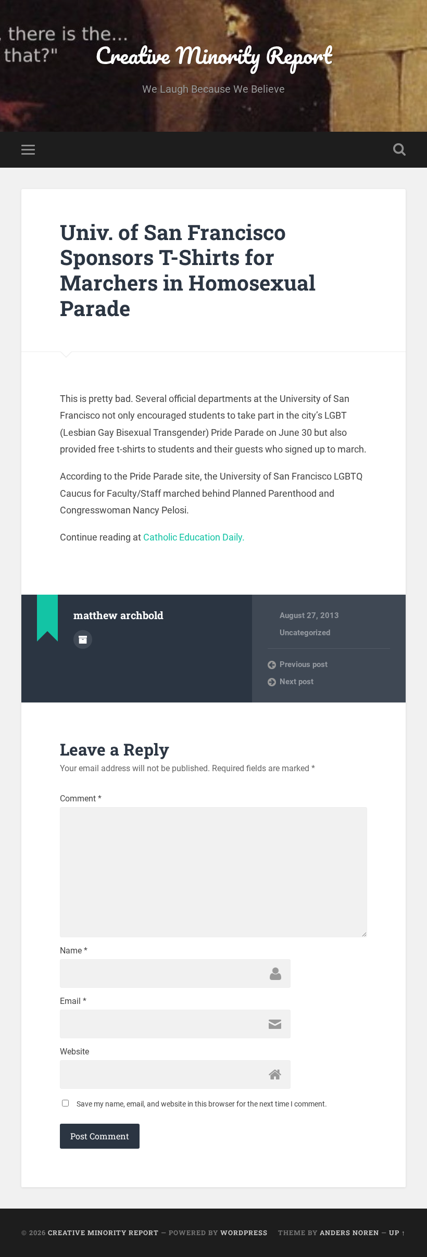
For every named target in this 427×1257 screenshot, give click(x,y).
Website (74, 1052)
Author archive (82, 639)
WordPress (244, 1232)
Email (73, 1001)
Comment (81, 799)
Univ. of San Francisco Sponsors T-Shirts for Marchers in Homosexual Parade (188, 270)
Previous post (304, 664)
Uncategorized (305, 632)
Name (73, 951)
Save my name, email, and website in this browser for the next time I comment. (202, 1104)
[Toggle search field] (399, 149)
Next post (296, 681)
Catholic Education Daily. (194, 537)
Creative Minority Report (213, 54)
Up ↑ (397, 1232)
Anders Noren (349, 1232)
